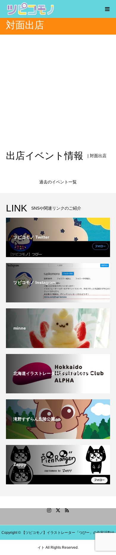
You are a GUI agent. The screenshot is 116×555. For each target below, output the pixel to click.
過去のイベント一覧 (58, 182)
